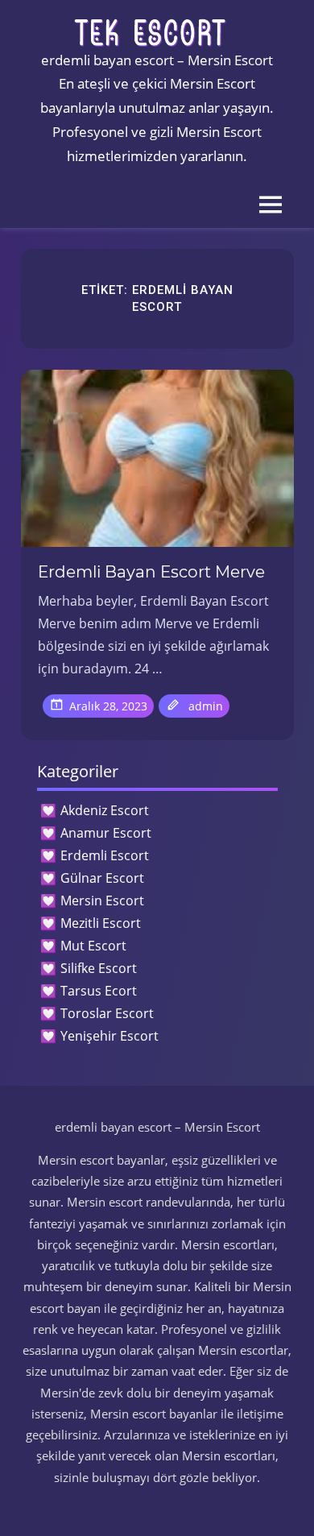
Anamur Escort (105, 833)
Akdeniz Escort (104, 810)
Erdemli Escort (104, 855)
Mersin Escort (102, 900)
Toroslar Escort (107, 1013)
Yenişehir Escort (109, 1036)
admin (205, 706)
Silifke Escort (98, 968)
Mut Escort (93, 945)
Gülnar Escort (102, 878)
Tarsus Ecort (98, 991)
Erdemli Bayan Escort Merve (151, 572)
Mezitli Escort (100, 923)
